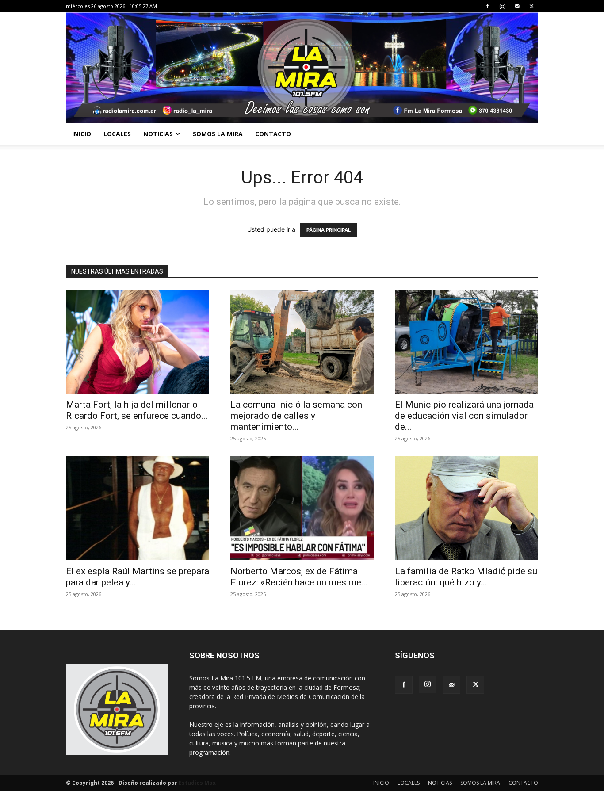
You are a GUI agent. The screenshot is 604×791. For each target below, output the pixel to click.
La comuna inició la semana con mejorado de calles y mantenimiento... (296, 415)
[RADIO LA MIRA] (302, 67)
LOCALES (117, 134)
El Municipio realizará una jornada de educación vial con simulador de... (464, 415)
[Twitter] (531, 6)
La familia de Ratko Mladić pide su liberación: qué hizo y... (466, 577)
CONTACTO (273, 134)
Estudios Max (197, 783)
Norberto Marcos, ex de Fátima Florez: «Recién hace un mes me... (299, 577)
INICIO (81, 134)
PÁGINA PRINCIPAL (328, 230)
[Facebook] (487, 6)
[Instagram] (502, 6)
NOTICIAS (158, 134)
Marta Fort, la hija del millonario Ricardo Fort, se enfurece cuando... (137, 410)
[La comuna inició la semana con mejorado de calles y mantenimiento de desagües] (302, 342)
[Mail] (517, 6)
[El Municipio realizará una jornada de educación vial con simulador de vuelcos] (466, 342)
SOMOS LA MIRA (218, 134)
